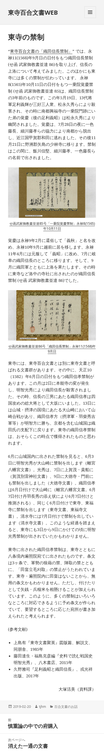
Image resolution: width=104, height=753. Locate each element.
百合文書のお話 (66, 706)
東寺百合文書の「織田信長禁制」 (41, 51)
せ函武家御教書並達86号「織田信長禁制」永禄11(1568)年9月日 (52, 349)
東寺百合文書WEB (33, 12)
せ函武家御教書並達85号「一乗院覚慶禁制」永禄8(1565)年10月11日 (52, 226)
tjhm (42, 706)
